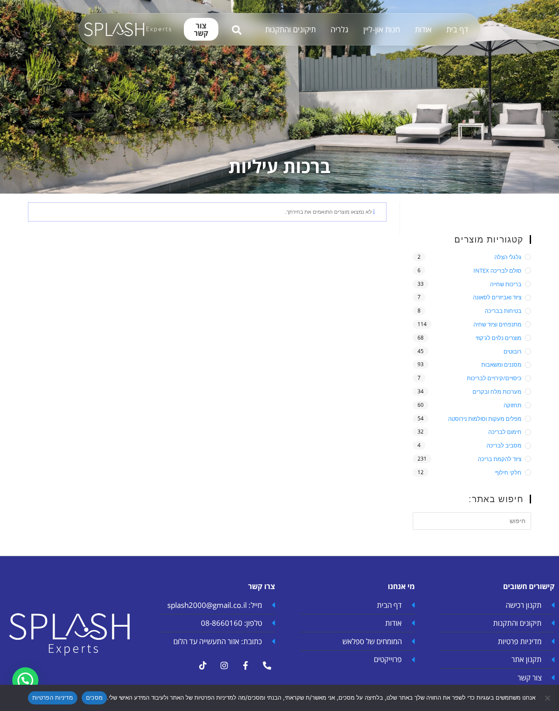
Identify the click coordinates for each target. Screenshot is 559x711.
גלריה (340, 29)
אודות (423, 29)
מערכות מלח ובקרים (497, 391)
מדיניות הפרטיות (52, 697)
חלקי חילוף (508, 472)
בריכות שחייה (505, 284)
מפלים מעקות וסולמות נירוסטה (484, 419)
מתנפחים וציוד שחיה (497, 324)
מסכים (94, 697)
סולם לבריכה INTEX (497, 270)
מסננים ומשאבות (501, 364)
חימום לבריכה (504, 432)
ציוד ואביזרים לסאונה (497, 297)
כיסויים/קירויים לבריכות (494, 378)
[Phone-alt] (267, 665)
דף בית (457, 29)
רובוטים (512, 351)
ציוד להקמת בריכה (499, 459)
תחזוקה (512, 405)
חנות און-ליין (381, 29)
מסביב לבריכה (504, 445)
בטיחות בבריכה (503, 311)
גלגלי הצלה (507, 257)
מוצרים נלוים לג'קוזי (498, 338)
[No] (548, 698)
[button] (25, 680)
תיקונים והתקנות (290, 29)
